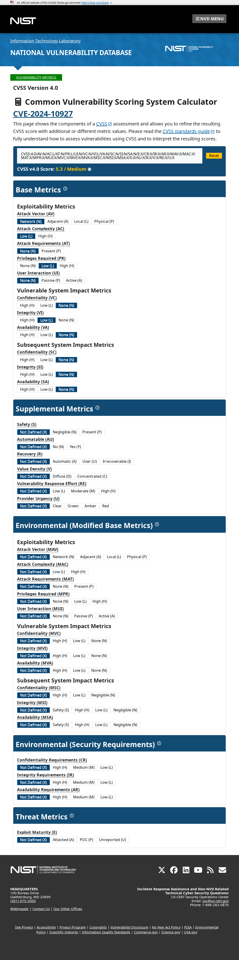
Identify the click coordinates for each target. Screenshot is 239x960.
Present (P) (51, 251)
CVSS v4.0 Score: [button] (54, 169)
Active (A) (74, 280)
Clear (57, 505)
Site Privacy (24, 927)
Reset (214, 155)
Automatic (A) (65, 461)
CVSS (101, 124)
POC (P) (86, 839)
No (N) (58, 446)
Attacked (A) (63, 839)
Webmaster (19, 908)
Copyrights (98, 927)
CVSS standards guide (186, 131)
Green (73, 505)
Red (105, 505)
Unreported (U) (112, 839)
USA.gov (190, 932)
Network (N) (31, 221)
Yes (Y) (75, 446)
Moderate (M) (83, 491)
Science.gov (171, 932)
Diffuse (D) (62, 476)
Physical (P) (104, 221)
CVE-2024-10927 (43, 113)
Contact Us (41, 908)
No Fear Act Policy (166, 927)
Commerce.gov (146, 932)
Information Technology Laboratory (45, 41)
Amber (90, 505)
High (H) (45, 236)
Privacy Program (73, 927)
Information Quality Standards (106, 932)
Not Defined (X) (33, 432)
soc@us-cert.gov (215, 900)
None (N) (28, 251)
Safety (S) (61, 710)
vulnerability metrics (36, 77)
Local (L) (81, 221)
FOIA (188, 927)
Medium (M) (84, 767)
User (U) (89, 461)
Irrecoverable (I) (117, 461)
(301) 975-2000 (23, 900)
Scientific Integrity (63, 932)
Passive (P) (51, 280)
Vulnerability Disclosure (129, 927)
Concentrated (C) (92, 476)
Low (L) (26, 236)
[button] (209, 18)
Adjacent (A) (57, 221)
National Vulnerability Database (71, 52)
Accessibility (46, 927)
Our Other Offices (67, 908)
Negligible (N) (65, 432)
